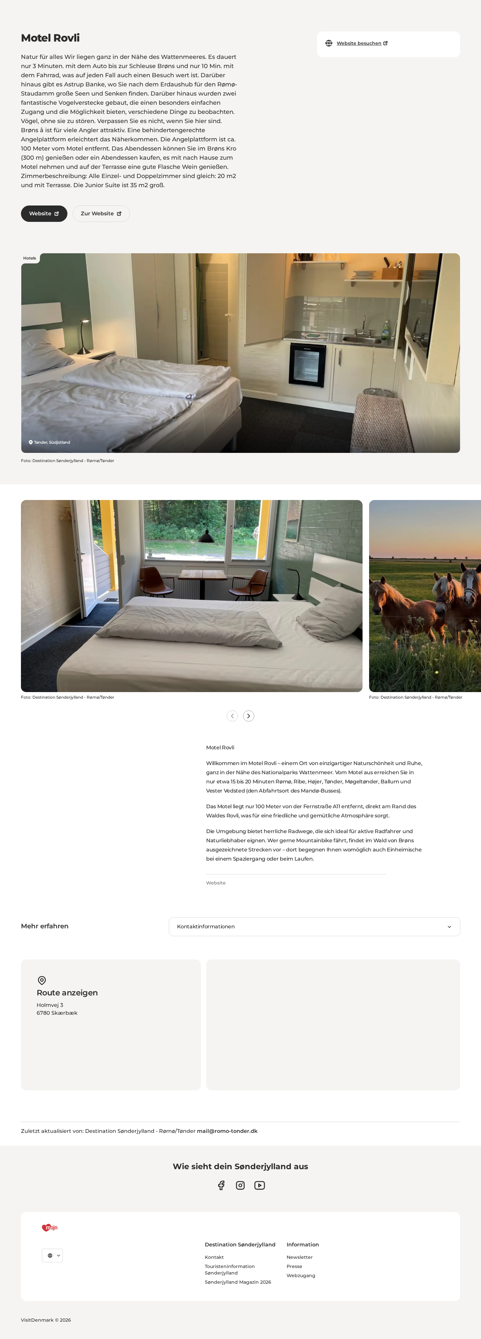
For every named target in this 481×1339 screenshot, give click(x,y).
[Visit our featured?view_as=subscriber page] (259, 1185)
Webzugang (301, 1275)
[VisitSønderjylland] (62, 1228)
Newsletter (300, 1257)
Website (40, 213)
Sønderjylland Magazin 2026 (238, 1282)
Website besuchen (359, 43)
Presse (294, 1266)
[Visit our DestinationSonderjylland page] (221, 1185)
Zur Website (97, 213)
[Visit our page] (240, 1185)
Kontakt (214, 1257)
